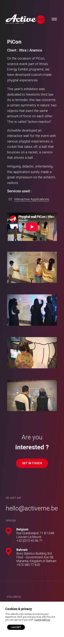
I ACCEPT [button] (16, 627)
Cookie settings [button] (42, 619)
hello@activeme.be (32, 508)
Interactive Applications (31, 199)
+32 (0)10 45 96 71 (29, 540)
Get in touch (32, 463)
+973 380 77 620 (28, 565)
